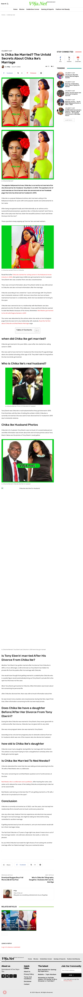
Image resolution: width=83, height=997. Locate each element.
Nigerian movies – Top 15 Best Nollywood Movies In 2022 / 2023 (73, 103)
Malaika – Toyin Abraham (47, 974)
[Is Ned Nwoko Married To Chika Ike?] (27, 920)
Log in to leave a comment (11, 947)
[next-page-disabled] (6, 934)
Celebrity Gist (11, 15)
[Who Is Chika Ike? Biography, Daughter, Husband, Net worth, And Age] (10, 920)
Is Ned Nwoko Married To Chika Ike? (27, 928)
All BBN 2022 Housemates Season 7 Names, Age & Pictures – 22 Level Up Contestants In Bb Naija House (73, 112)
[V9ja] (3, 66)
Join (70, 975)
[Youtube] (3, 976)
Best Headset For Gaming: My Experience (47, 970)
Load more (68, 120)
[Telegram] (7, 976)
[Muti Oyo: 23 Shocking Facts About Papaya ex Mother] (60, 84)
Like (60, 57)
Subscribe (78, 57)
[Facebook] (15, 976)
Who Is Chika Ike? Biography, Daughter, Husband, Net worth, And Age (41, 880)
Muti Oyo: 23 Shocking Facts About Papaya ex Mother (72, 85)
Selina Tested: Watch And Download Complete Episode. (73, 94)
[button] (5, 4)
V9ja (8, 66)
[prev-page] (3, 934)
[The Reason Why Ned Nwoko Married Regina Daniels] (60, 75)
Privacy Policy (68, 980)
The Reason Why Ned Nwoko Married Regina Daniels (72, 76)
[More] (41, 73)
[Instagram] (11, 976)
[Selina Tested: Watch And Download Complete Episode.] (60, 93)
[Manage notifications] (4, 992)
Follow (69, 57)
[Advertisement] (41, 32)
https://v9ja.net (18, 893)
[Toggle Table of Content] (35, 330)
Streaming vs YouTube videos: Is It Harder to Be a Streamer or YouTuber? (47, 979)
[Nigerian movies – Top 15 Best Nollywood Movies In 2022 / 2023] (60, 102)
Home (3, 15)
